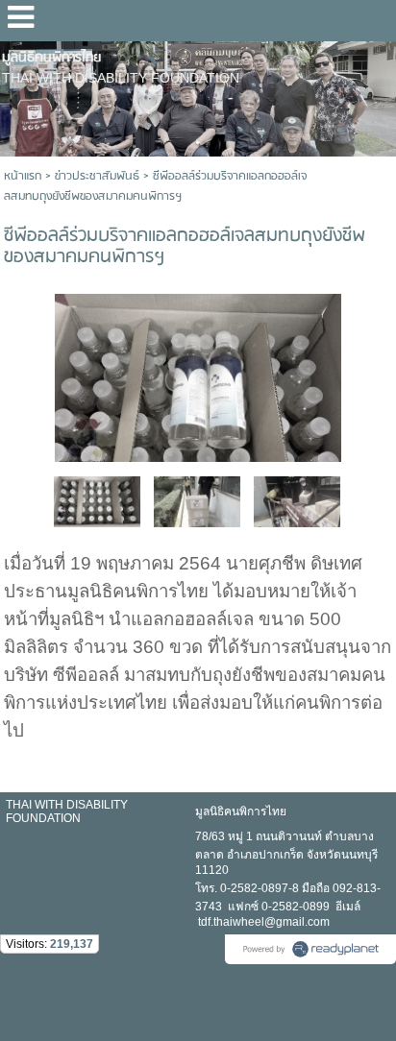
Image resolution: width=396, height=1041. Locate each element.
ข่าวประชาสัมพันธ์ (97, 176)
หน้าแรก (22, 176)
